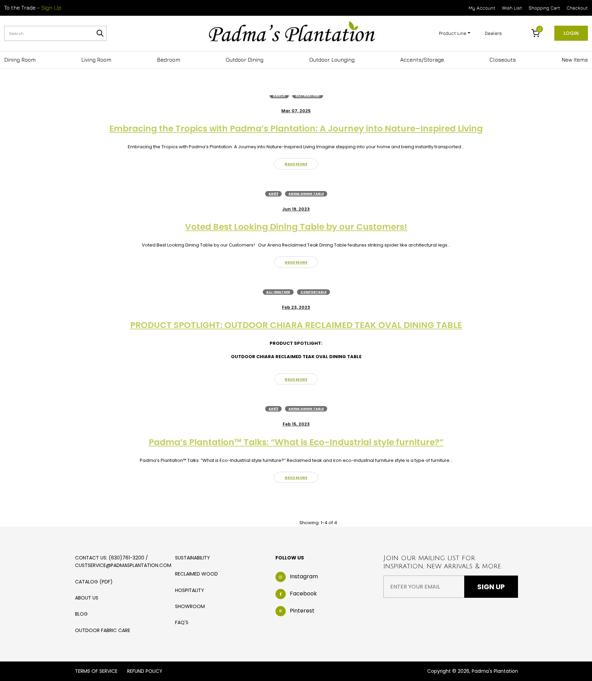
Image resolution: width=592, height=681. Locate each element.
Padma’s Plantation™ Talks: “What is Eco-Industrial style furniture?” (296, 442)
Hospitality (189, 590)
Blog (81, 613)
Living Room (96, 59)
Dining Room (20, 59)
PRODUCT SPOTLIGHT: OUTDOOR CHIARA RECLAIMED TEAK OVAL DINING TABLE (296, 325)
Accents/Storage (422, 59)
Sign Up (51, 7)
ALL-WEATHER (308, 95)
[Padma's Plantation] (293, 32)
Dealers (493, 33)
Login (571, 33)
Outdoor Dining (244, 59)
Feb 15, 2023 (296, 424)
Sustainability (192, 557)
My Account (482, 8)
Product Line (452, 33)
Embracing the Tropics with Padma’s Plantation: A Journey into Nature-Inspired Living (296, 129)
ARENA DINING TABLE (306, 194)
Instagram (304, 577)
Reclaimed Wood (196, 573)
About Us (86, 597)
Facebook (303, 594)
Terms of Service (96, 671)
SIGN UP (491, 587)
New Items (575, 59)
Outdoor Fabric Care (102, 630)
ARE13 (273, 194)
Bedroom (168, 59)
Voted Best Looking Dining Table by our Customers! (296, 227)
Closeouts (503, 59)
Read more (296, 164)
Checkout (577, 8)
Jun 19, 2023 (296, 209)
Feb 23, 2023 (296, 307)
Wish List (512, 8)
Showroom (190, 606)
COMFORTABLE (313, 292)
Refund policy (144, 671)
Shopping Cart (544, 8)
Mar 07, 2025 (296, 111)
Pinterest (302, 611)
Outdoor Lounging (332, 59)
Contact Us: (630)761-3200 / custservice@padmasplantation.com (123, 561)
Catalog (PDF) (94, 581)
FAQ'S (181, 622)
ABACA (279, 95)
